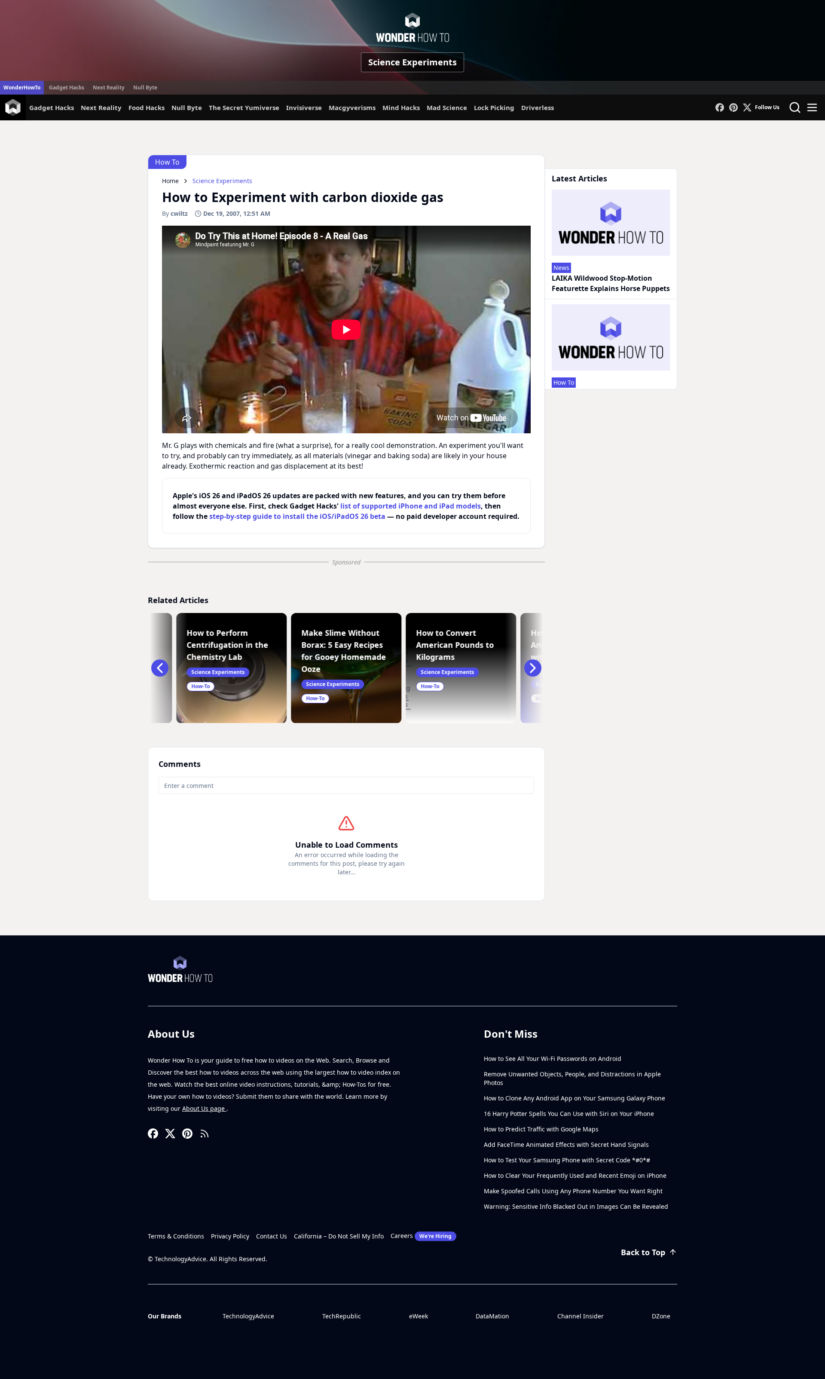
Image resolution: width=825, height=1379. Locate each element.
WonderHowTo (21, 87)
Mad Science (447, 107)
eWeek (418, 1316)
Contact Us (271, 1236)
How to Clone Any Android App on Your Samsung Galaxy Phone (574, 1098)
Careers (421, 1236)
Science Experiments (412, 62)
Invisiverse (304, 107)
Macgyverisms (352, 107)
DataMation (492, 1316)
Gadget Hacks (66, 87)
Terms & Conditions (176, 1236)
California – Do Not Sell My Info (339, 1236)
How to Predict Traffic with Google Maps (541, 1129)
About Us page (204, 1108)
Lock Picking (494, 107)
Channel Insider (580, 1316)
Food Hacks (146, 107)
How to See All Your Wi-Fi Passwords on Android (552, 1058)
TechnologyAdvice (248, 1316)
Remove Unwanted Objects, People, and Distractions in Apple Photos (572, 1078)
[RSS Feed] (204, 1133)
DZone (661, 1316)
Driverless (537, 107)
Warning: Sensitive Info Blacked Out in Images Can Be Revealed (576, 1206)
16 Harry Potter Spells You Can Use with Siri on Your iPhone (569, 1113)
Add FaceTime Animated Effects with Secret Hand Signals (566, 1144)
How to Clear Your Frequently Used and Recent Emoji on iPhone (575, 1175)
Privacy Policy (230, 1236)
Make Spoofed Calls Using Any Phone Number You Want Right (573, 1191)
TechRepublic (341, 1316)
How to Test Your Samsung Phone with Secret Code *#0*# (567, 1160)
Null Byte (145, 87)
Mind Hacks (401, 107)
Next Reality (109, 87)
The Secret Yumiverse (244, 107)
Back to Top (643, 1252)
